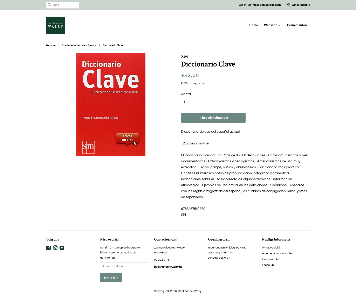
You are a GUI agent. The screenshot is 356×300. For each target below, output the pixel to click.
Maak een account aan (267, 5)
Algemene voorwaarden (277, 253)
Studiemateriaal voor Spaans (79, 45)
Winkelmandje (301, 5)
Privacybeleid (271, 247)
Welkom (51, 45)
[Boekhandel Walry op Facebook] (48, 248)
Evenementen (271, 259)
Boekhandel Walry (189, 291)
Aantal (186, 94)
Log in (242, 5)
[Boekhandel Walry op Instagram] (55, 248)
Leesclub (268, 264)
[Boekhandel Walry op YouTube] (62, 248)
